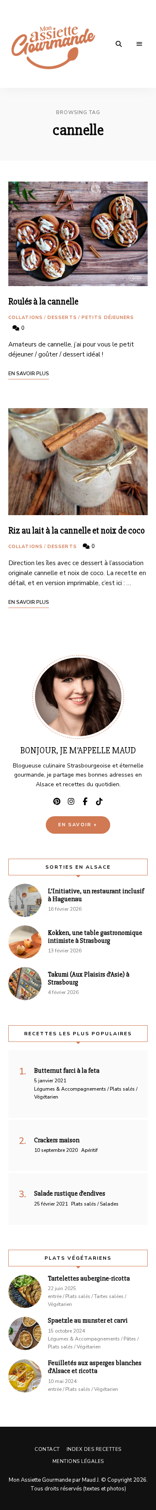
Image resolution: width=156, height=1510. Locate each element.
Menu (139, 44)
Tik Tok (99, 801)
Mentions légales (78, 1461)
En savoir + (77, 825)
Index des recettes (94, 1449)
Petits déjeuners (108, 317)
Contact (47, 1449)
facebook (85, 801)
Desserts (62, 317)
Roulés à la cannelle (43, 302)
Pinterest (57, 801)
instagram (71, 801)
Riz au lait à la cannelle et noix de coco (76, 531)
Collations (25, 317)
